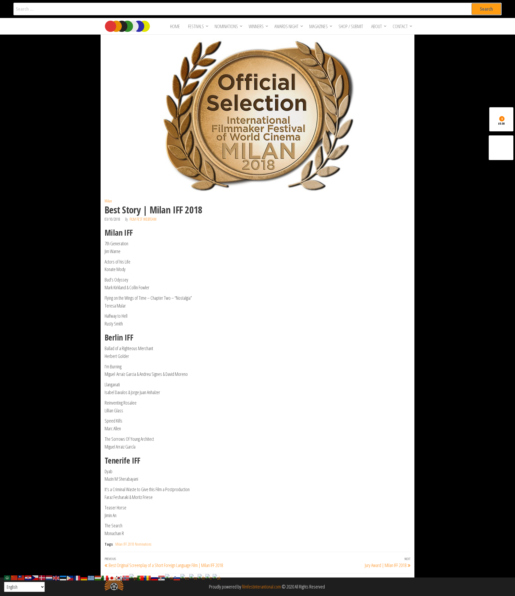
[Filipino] (70, 577)
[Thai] (201, 577)
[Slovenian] (177, 577)
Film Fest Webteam (143, 219)
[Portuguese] (140, 577)
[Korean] (119, 577)
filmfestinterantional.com (261, 586)
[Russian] (154, 577)
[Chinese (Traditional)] (21, 577)
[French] (77, 577)
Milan (108, 200)
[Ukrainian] (217, 577)
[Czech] (35, 577)
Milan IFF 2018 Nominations (133, 544)
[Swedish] (193, 577)
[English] (56, 577)
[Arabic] (7, 577)
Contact (400, 26)
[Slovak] (169, 577)
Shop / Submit (351, 26)
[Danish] (42, 577)
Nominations (226, 26)
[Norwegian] (126, 577)
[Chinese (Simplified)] (14, 577)
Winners (256, 26)
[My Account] (501, 148)
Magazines (318, 26)
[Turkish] (209, 577)
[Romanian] (147, 577)
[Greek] (91, 577)
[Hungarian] (98, 577)
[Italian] (105, 577)
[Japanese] (112, 577)
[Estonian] (63, 577)
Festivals (196, 26)
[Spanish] (185, 577)
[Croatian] (28, 577)
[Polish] (133, 577)
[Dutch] (49, 577)
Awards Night (286, 26)
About (376, 26)
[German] (84, 577)
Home (175, 26)
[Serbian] (161, 577)
